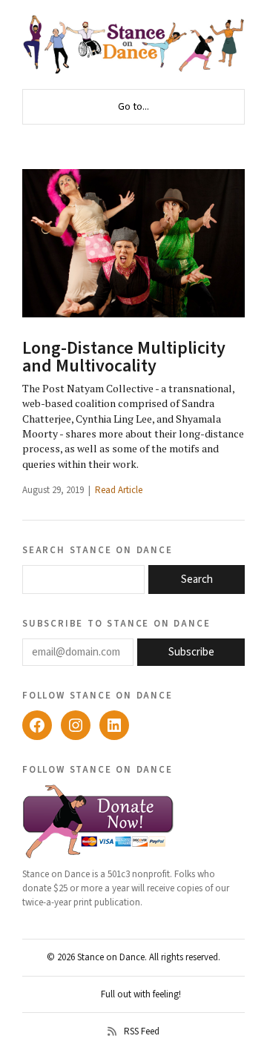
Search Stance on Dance (97, 549)
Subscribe (191, 652)
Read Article (118, 490)
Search (197, 579)
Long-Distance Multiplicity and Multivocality (123, 357)
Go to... (133, 106)
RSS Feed (141, 1031)
